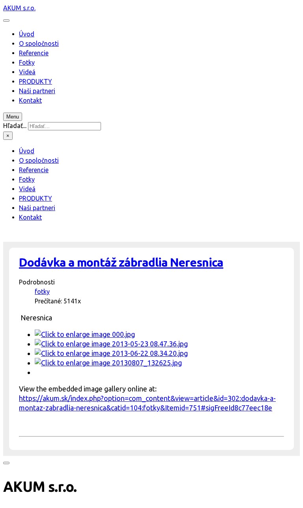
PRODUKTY (35, 81)
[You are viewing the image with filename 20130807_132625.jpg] (108, 363)
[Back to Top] (6, 463)
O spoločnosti (39, 43)
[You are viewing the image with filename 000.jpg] (85, 334)
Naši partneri (37, 90)
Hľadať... (14, 125)
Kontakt (30, 100)
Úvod (26, 34)
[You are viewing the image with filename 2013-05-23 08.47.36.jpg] (111, 344)
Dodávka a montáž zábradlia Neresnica (121, 262)
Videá (27, 71)
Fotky (27, 62)
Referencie (34, 52)
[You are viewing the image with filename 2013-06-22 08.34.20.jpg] (111, 353)
